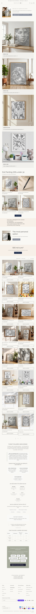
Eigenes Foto (4, 589)
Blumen (23, 555)
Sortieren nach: (18, 258)
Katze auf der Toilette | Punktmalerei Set (24, 342)
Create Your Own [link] (16, 239)
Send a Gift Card (18, 252)
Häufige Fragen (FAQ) (29, 587)
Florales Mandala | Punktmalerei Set (23, 211)
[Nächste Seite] (20, 438)
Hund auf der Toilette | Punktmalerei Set (8, 364)
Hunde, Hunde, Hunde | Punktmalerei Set (8, 408)
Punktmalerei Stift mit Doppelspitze (23, 192)
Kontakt (27, 593)
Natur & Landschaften (13, 558)
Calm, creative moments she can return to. (10, 55)
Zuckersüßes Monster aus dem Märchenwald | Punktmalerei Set (25, 298)
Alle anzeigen (18, 215)
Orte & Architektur (23, 558)
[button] (2, 3)
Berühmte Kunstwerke (15, 560)
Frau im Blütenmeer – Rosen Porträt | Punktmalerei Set (9, 342)
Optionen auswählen (10, 279)
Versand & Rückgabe (29, 591)
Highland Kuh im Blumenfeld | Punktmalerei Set (9, 211)
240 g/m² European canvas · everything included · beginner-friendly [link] (21, 15)
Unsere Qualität (20, 589)
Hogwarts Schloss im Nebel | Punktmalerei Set (25, 320)
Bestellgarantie (28, 589)
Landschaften (4, 593)
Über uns (19, 587)
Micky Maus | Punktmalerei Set (22, 386)
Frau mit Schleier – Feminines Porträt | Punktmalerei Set (25, 430)
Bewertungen (20, 591)
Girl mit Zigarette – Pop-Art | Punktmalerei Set (24, 364)
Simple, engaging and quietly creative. (9, 166)
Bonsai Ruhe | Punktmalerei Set (22, 408)
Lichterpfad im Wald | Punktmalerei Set (8, 320)
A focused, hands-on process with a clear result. (10, 92)
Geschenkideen (12, 587)
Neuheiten (11, 591)
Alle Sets (3, 587)
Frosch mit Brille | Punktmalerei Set (7, 386)
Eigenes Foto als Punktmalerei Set (7, 192)
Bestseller (13, 555)
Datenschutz (28, 595)
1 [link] (15, 438)
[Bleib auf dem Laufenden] (16, 600)
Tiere (18, 555)
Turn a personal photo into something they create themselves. (13, 129)
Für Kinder (23, 560)
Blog (18, 593)
